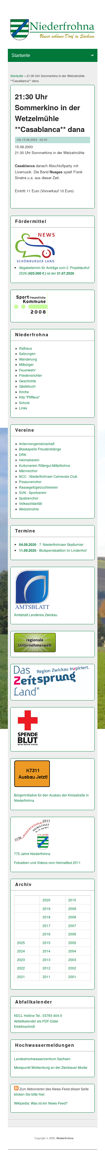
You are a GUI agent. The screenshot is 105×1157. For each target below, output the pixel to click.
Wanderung (28, 359)
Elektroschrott (24, 1026)
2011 (46, 976)
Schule (24, 402)
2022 (21, 968)
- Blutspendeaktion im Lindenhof (53, 550)
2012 (46, 968)
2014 (46, 951)
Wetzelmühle (29, 509)
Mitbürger (26, 364)
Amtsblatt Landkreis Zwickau (35, 614)
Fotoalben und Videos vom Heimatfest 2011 (47, 862)
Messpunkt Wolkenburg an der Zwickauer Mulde (50, 1067)
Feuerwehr (27, 370)
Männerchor (28, 470)
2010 (72, 899)
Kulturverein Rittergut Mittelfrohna (44, 465)
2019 (46, 908)
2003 (72, 959)
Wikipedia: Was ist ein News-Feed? (41, 1103)
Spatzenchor (28, 498)
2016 (46, 934)
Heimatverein (29, 459)
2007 (72, 925)
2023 (21, 959)
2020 (46, 899)
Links (23, 407)
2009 (72, 908)
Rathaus (25, 348)
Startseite (16, 75)
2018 (46, 916)
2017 (46, 925)
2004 (72, 951)
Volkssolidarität (30, 503)
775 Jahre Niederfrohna (32, 853)
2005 (72, 942)
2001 (72, 976)
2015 (46, 942)
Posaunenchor (30, 481)
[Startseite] (52, 38)
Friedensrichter (30, 375)
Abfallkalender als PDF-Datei (36, 1021)
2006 (72, 934)
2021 (21, 976)
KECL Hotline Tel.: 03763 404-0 (38, 1015)
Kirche (24, 391)
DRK (22, 454)
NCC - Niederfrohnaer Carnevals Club (48, 476)
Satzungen (27, 353)
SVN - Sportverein (32, 492)
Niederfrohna (65, 1138)
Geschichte (27, 380)
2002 (72, 968)
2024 (21, 951)
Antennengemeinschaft (36, 443)
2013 (46, 959)
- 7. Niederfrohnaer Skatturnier (51, 544)
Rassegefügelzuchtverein (38, 487)
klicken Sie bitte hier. (29, 1094)
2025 (21, 942)
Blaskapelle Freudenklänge (40, 449)
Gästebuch (27, 386)
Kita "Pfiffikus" (29, 397)
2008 (72, 916)
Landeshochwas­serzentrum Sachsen (42, 1058)
